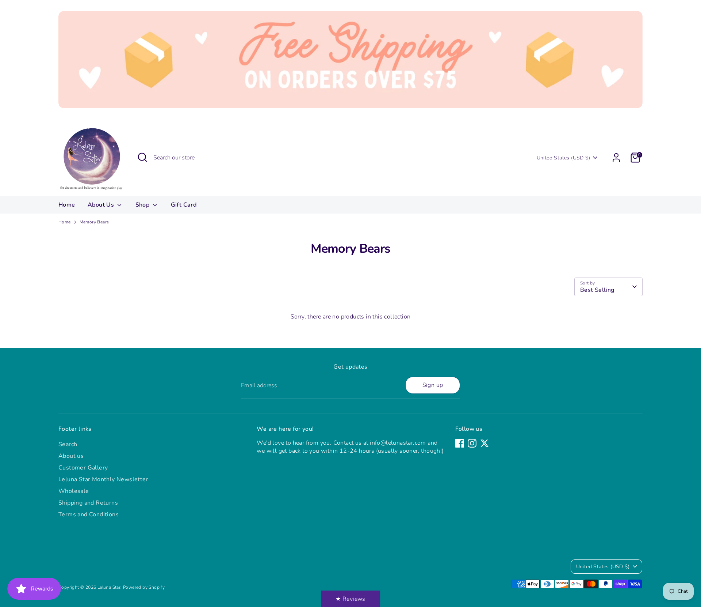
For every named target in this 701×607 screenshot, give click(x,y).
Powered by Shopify (144, 587)
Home (66, 205)
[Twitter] (484, 443)
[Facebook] (459, 443)
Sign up (432, 385)
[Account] (616, 157)
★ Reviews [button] (350, 599)
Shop (143, 205)
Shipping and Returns (88, 503)
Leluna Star (108, 587)
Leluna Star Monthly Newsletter (103, 479)
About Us (102, 205)
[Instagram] (472, 443)
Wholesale (73, 491)
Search (67, 444)
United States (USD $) (563, 157)
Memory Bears (94, 222)
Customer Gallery (83, 468)
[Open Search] (142, 157)
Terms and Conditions (88, 514)
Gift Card (184, 205)
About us (71, 456)
